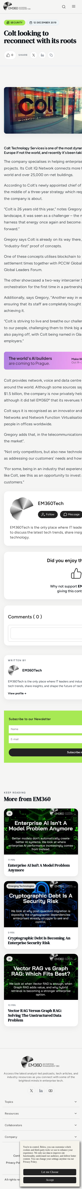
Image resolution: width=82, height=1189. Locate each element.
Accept (50, 1179)
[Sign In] (48, 514)
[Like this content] (8, 55)
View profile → (17, 693)
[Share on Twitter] (33, 55)
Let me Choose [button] (49, 1172)
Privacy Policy (15, 1162)
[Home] (17, 9)
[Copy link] (51, 55)
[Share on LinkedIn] (42, 55)
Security (17, 22)
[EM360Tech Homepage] (41, 1070)
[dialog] (50, 1164)
